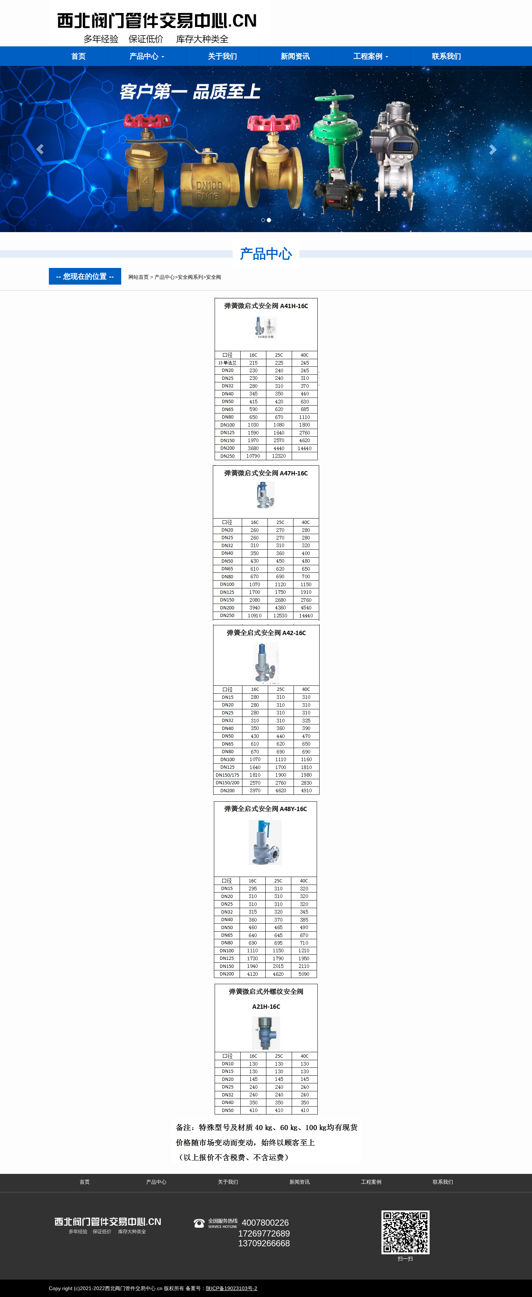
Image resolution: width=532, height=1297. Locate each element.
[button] (40, 149)
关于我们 (222, 56)
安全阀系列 (190, 277)
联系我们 (446, 56)
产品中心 (145, 56)
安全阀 (213, 277)
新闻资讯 (295, 56)
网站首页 (138, 277)
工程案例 (369, 56)
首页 (78, 56)
